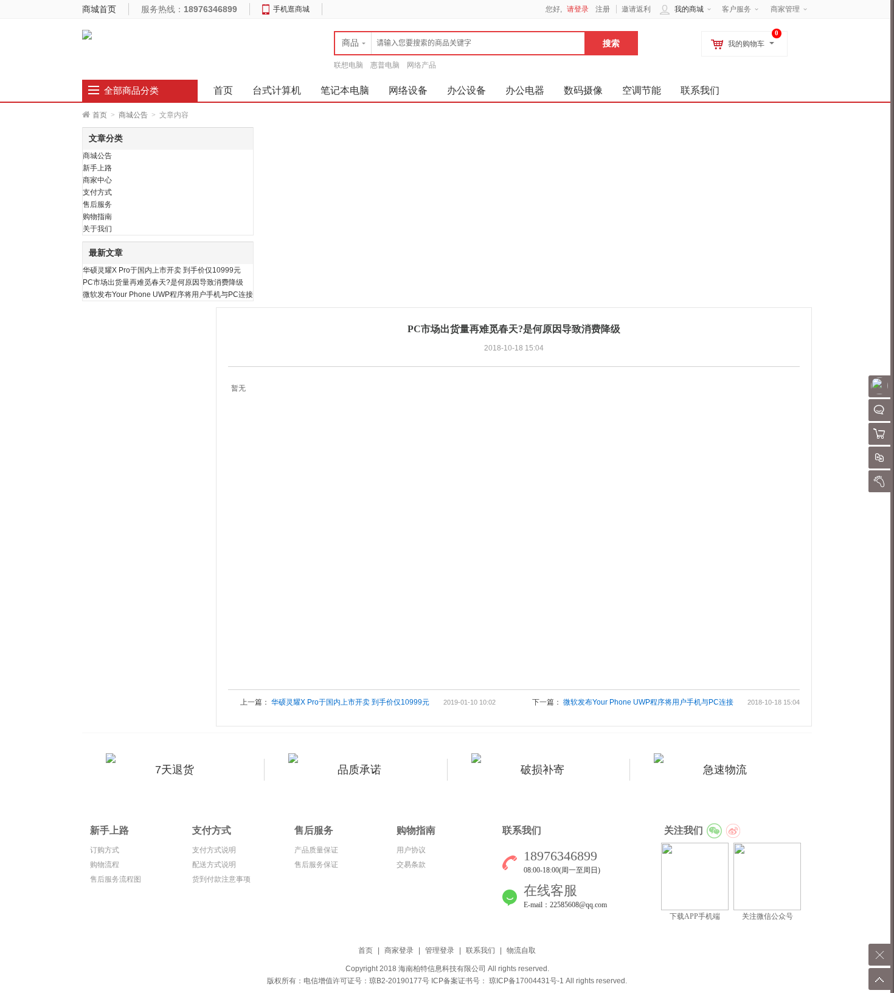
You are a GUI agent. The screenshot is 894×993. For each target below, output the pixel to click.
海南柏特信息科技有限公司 (442, 968)
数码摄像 (583, 90)
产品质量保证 (316, 850)
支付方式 (97, 192)
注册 (602, 9)
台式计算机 (276, 90)
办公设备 (466, 90)
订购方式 (104, 850)
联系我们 (700, 90)
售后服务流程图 (115, 879)
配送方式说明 (214, 864)
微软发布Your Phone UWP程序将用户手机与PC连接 (168, 294)
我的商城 (689, 9)
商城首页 (99, 9)
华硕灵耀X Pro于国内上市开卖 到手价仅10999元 (162, 270)
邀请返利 (636, 9)
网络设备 (408, 90)
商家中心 (97, 180)
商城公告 (133, 115)
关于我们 (97, 229)
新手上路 (97, 168)
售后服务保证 (316, 864)
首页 (99, 115)
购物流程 (104, 864)
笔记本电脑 (345, 90)
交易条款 (411, 864)
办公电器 (524, 90)
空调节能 (641, 90)
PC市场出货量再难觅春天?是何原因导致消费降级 (163, 282)
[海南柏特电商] (87, 34)
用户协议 (411, 850)
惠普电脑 (385, 65)
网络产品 (421, 65)
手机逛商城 (291, 9)
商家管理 (785, 9)
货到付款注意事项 (221, 879)
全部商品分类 (131, 91)
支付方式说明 (214, 850)
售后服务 (97, 204)
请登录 (578, 9)
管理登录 (439, 950)
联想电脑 (348, 65)
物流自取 (521, 950)
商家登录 (399, 950)
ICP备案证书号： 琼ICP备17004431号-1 (497, 981)
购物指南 (97, 216)
